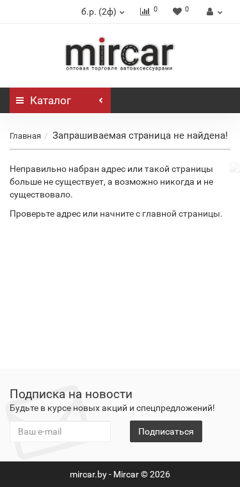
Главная (25, 136)
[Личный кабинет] (212, 11)
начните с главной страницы (160, 213)
